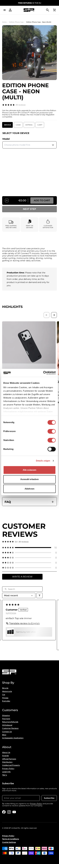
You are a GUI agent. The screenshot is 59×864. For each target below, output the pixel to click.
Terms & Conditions (10, 839)
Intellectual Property (11, 765)
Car (3, 695)
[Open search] (47, 10)
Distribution (7, 762)
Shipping (6, 716)
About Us (6, 752)
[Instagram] (9, 812)
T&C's (4, 775)
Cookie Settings (9, 842)
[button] (29, 547)
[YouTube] (14, 812)
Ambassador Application (12, 738)
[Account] (10, 10)
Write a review (22, 576)
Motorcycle (7, 691)
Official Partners (9, 759)
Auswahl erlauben (29, 479)
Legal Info (6, 772)
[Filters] (40, 595)
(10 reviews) (20, 105)
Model (6, 139)
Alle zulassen (29, 470)
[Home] (29, 10)
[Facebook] (4, 812)
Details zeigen (43, 460)
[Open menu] (4, 10)
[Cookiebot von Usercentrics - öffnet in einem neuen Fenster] (43, 373)
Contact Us (7, 732)
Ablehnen (29, 488)
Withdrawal (7, 725)
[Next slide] (54, 315)
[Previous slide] (46, 315)
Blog (4, 735)
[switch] (52, 431)
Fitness (5, 698)
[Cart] (54, 10)
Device (7, 125)
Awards (5, 756)
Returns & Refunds (10, 722)
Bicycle (5, 688)
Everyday (6, 701)
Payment (6, 719)
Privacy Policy (8, 769)
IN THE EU (29, 3)
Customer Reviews (10, 728)
